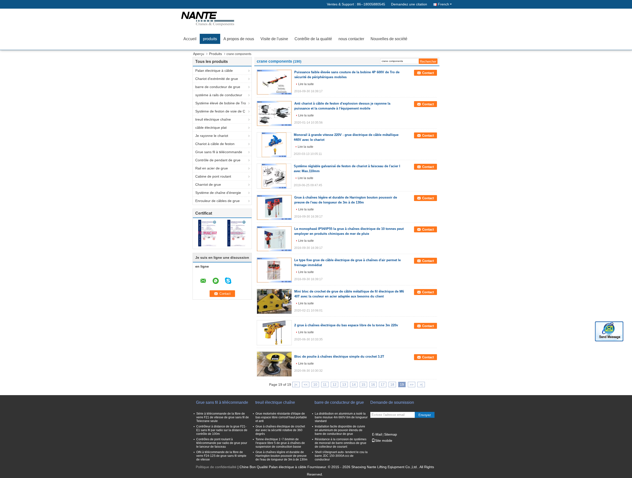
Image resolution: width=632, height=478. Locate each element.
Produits (215, 54)
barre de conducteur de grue (217, 87)
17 (383, 384)
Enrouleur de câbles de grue (217, 201)
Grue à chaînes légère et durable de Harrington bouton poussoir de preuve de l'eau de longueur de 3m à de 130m (281, 455)
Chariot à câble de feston (215, 144)
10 (315, 384)
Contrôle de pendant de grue (217, 160)
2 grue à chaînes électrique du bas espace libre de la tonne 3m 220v (346, 325)
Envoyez (424, 415)
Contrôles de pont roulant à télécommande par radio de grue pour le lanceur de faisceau (221, 443)
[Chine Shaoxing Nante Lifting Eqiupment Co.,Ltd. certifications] (207, 233)
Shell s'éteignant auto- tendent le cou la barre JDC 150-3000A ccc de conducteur (341, 455)
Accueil (190, 39)
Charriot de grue (208, 184)
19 (402, 384)
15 (363, 384)
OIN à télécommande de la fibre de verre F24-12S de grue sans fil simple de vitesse (221, 455)
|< (296, 384)
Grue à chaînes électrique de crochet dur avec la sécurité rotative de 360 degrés (280, 430)
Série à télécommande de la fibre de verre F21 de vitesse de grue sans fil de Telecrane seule (222, 417)
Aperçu (198, 54)
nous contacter (351, 39)
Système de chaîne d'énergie (218, 193)
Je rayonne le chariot (211, 136)
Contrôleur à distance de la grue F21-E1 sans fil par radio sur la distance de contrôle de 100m (221, 430)
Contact (428, 73)
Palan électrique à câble (214, 71)
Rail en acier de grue (211, 168)
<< (306, 384)
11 (325, 384)
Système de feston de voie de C (220, 111)
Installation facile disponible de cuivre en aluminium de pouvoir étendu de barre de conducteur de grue (340, 430)
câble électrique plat (211, 127)
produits (210, 39)
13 (344, 384)
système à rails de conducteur (218, 95)
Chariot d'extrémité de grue (216, 79)
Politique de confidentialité (216, 467)
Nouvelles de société (389, 39)
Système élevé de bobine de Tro (220, 103)
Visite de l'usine (274, 39)
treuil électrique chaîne (213, 119)
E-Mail (377, 434)
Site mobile (383, 440)
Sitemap (390, 434)
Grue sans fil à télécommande (218, 152)
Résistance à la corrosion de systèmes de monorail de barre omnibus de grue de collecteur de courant (340, 443)
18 (392, 384)
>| (421, 384)
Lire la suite (306, 84)
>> (412, 384)
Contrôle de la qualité (313, 39)
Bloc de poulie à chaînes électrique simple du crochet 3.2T (339, 356)
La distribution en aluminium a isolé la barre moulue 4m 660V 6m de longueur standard (341, 417)
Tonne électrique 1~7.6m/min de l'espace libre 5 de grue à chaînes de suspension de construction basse (280, 443)
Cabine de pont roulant (213, 176)
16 (373, 384)
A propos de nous (238, 39)
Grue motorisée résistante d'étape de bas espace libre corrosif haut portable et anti (281, 417)
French (443, 4)
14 (354, 384)
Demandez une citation (409, 4)
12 (334, 384)
